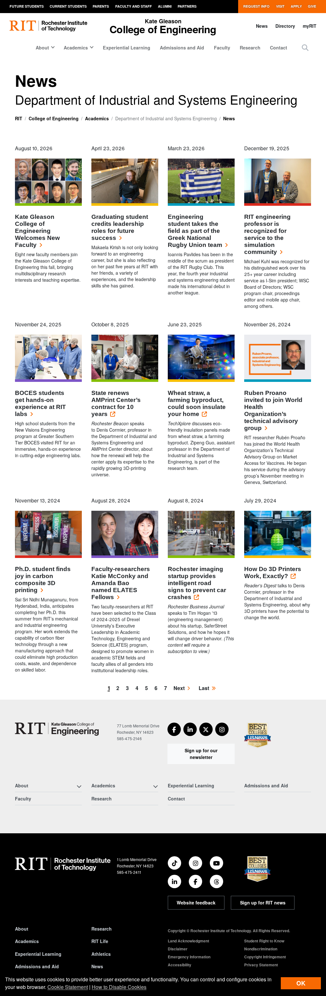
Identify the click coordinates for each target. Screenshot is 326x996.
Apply (296, 6)
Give (312, 6)
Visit (280, 6)
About (21, 928)
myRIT (309, 26)
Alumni (165, 6)
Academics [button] (76, 47)
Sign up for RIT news (263, 902)
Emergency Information (189, 957)
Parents (101, 6)
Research (250, 47)
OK (300, 983)
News (262, 26)
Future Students (27, 6)
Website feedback (196, 902)
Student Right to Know (264, 941)
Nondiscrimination (260, 949)
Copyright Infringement (265, 957)
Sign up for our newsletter (201, 753)
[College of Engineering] (57, 729)
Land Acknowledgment (188, 941)
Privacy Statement (261, 965)
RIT (18, 118)
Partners (187, 6)
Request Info (256, 6)
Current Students (68, 6)
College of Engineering (54, 118)
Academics (97, 118)
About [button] (42, 47)
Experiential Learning (126, 47)
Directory (285, 26)
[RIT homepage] (48, 26)
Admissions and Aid (182, 47)
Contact (278, 47)
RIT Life (99, 941)
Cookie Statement (67, 987)
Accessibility (179, 965)
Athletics (101, 954)
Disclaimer (178, 949)
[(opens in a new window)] (174, 729)
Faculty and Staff (133, 6)
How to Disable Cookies (119, 987)
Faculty (222, 47)
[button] (305, 47)
